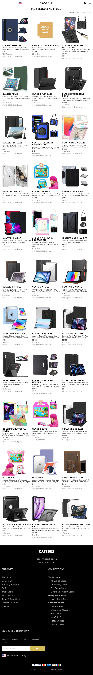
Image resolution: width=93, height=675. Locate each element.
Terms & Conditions (11, 599)
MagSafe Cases (58, 617)
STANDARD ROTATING (13, 333)
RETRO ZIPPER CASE (72, 477)
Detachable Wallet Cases (62, 592)
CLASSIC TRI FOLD (11, 287)
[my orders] (85, 2)
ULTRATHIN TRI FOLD (73, 380)
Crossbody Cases (59, 584)
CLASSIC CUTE (39, 429)
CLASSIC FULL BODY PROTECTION (72, 46)
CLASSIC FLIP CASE (42, 94)
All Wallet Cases (58, 581)
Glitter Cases (57, 606)
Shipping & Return (10, 584)
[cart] (89, 2)
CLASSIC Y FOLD (40, 287)
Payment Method (10, 603)
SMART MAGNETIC (11, 380)
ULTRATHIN (38, 477)
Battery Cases (57, 613)
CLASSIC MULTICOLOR (73, 143)
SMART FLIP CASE (11, 238)
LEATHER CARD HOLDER (74, 238)
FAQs (4, 588)
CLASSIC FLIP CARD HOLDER (42, 381)
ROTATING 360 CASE (72, 333)
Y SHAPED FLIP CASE (73, 191)
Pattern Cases (57, 621)
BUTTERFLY (8, 477)
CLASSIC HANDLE (41, 191)
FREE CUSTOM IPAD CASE (45, 45)
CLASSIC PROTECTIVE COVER (73, 95)
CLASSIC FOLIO (10, 94)
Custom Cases (57, 624)
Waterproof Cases (59, 610)
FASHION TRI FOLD (12, 191)
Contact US (7, 581)
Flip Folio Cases (58, 588)
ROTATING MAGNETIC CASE (16, 524)
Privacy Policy (8, 595)
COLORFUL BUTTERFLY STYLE (14, 430)
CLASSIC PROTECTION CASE (43, 525)
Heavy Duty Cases (59, 599)
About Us (6, 577)
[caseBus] (46, 3)
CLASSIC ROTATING (12, 45)
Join (37, 648)
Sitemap (6, 606)
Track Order (7, 592)
